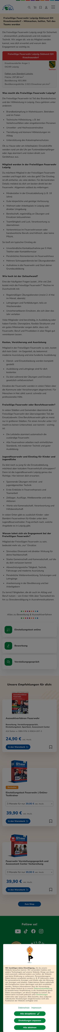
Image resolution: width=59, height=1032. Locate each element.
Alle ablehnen (30, 1027)
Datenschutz (23, 1007)
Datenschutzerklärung (43, 989)
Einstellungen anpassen (29, 1020)
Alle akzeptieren (28, 1013)
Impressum (36, 1007)
